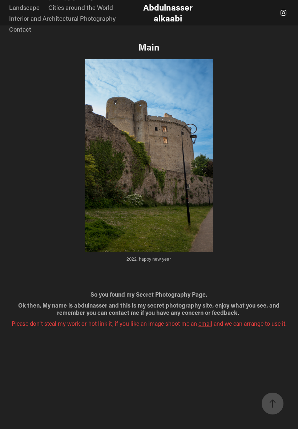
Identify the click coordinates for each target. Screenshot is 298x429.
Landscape (24, 7)
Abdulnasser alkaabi (169, 13)
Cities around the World (80, 7)
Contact (20, 29)
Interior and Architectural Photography (62, 18)
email (205, 323)
